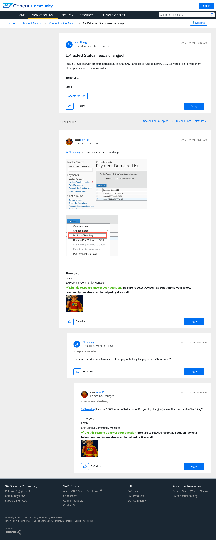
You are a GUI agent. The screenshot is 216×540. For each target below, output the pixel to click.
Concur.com (70, 495)
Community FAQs (15, 495)
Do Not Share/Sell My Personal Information (53, 521)
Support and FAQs (16, 500)
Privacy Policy (11, 521)
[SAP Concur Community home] (16, 5)
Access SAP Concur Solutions (81, 491)
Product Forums (31, 23)
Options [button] (200, 22)
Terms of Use (26, 521)
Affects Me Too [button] (76, 96)
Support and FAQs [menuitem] (113, 15)
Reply (194, 106)
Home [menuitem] (21, 15)
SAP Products (136, 495)
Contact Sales (71, 505)
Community (42, 6)
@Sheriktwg (73, 152)
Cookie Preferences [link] (84, 521)
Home (11, 23)
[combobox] (187, 14)
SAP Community (137, 500)
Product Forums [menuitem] (42, 15)
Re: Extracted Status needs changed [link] (104, 23)
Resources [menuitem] (86, 15)
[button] (176, 43)
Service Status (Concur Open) (190, 491)
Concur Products (73, 500)
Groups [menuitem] (66, 15)
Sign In (206, 5)
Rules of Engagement (17, 491)
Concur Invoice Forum (62, 23)
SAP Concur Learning (185, 495)
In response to (85, 351)
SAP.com (133, 491)
